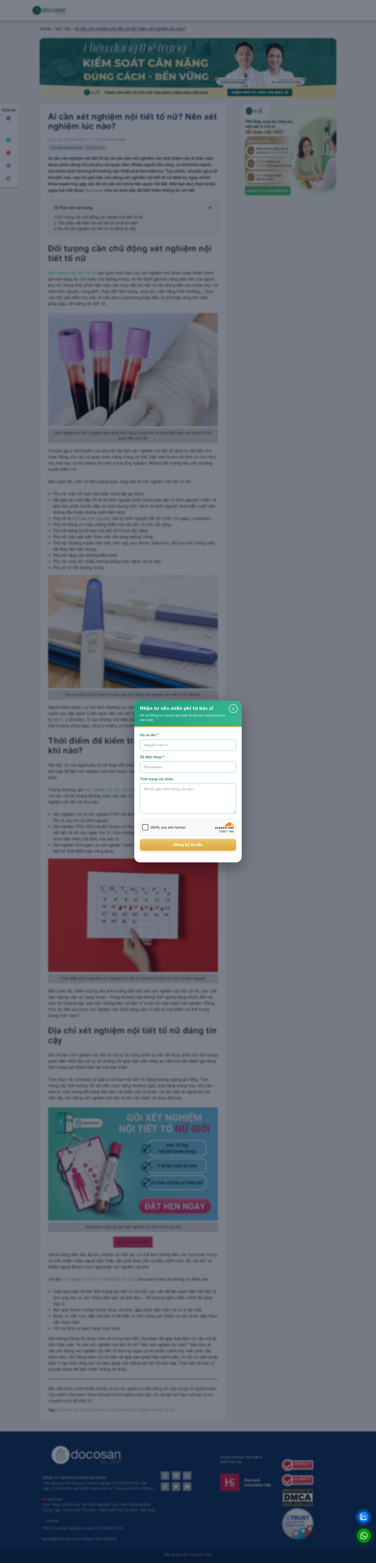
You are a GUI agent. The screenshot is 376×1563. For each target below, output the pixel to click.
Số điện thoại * (152, 757)
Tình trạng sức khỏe (156, 779)
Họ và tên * (149, 735)
